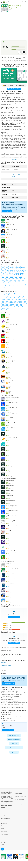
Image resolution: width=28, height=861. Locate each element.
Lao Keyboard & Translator (11, 427)
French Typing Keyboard (10, 380)
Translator (11, 293)
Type (11, 279)
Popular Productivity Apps (14, 739)
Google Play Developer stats (20, 796)
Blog (2, 839)
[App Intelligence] (2, 849)
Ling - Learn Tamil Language (11, 354)
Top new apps (14, 743)
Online (15, 267)
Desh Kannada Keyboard (10, 500)
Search (8, 308)
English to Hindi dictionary (11, 583)
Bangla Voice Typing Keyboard (12, 568)
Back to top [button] (24, 849)
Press (7, 273)
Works (19, 267)
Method (3, 287)
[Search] (26, 2)
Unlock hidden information (14, 617)
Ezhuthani (8, 299)
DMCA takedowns (4, 834)
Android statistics (18, 793)
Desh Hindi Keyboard (10, 473)
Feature (7, 302)
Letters (11, 267)
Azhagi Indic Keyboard (10, 334)
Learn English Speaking (10, 593)
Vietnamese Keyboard (10, 432)
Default (7, 267)
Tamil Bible (8, 329)
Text (7, 293)
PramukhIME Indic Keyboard (11, 369)
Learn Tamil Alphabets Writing (11, 525)
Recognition (12, 305)
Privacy (2, 828)
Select (17, 305)
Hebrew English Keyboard (11, 385)
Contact (2, 825)
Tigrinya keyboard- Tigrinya (11, 599)
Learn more (19, 208)
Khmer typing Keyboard (10, 457)
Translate (12, 282)
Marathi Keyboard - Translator (11, 407)
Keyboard (20, 276)
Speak (12, 296)
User (16, 296)
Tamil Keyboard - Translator (11, 219)
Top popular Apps (18, 802)
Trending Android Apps (19, 799)
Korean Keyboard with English (11, 520)
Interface (16, 270)
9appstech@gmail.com (6, 665)
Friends (11, 302)
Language (7, 282)
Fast (8, 296)
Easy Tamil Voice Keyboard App (12, 239)
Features (3, 285)
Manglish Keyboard (9, 452)
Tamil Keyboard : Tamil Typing (12, 229)
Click (20, 296)
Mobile (11, 270)
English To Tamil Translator (11, 442)
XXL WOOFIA (3, 812)
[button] (14, 670)
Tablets (24, 270)
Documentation (4, 831)
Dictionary (3, 296)
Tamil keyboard (9, 234)
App (15, 279)
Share (24, 296)
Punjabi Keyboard (9, 412)
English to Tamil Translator (11, 550)
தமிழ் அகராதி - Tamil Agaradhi (11, 324)
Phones (20, 270)
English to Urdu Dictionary (11, 573)
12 (12, 187)
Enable (7, 285)
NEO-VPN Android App (5, 818)
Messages (20, 302)
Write (23, 279)
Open (7, 276)
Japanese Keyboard (9, 468)
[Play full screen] (24, 52)
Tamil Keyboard (9, 319)
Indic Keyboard (8, 545)
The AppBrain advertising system (6, 843)
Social (21, 305)
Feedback (12, 276)
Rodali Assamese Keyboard (11, 540)
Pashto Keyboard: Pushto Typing (12, 578)
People (24, 299)
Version (3, 305)
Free (12, 285)
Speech (22, 293)
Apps (13, 299)
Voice (3, 293)
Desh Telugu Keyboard (10, 447)
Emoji (15, 302)
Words (15, 285)
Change (21, 273)
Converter (21, 282)
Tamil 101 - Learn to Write (11, 374)
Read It (7, 344)
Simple (16, 299)
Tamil (16, 276)
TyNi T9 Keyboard (9, 364)
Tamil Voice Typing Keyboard (11, 224)
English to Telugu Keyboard (11, 588)
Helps (7, 305)
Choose (3, 276)
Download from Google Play (14, 88)
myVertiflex (3, 815)
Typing (7, 279)
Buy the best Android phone (20, 804)
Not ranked (14, 179)
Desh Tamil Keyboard (10, 244)
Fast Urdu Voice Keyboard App (11, 505)
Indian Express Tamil (10, 339)
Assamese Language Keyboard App (12, 397)
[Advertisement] (14, 26)
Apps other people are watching (14, 747)
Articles (2, 837)
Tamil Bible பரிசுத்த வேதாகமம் (11, 359)
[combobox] (19, 2)
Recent (25, 302)
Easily (19, 285)
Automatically (12, 273)
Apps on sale (14, 752)
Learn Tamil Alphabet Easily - (11, 422)
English (3, 279)
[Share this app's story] (20, 52)
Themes (3, 299)
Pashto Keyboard (9, 390)
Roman (23, 267)
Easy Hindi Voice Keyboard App (12, 402)
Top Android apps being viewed (7, 810)
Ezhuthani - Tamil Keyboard (11, 530)
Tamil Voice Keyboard (10, 255)
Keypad (3, 267)
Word (17, 282)
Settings (7, 270)
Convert (23, 285)
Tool (3, 273)
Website (3, 667)
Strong (20, 299)
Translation (17, 293)
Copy (3, 270)
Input (19, 279)
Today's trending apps (14, 735)
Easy (3, 282)
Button (3, 302)
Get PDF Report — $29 (7, 211)
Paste (17, 273)
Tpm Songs (8, 349)
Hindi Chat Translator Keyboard (12, 563)
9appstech (11, 562)
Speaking (3, 308)
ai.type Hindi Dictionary (10, 417)
